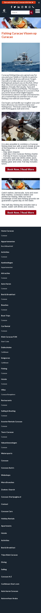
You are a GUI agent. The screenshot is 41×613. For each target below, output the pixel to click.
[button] (37, 11)
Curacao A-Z (6, 576)
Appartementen (8, 241)
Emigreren (5, 358)
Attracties (5, 273)
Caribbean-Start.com (10, 584)
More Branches (7, 482)
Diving (3, 562)
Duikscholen (6, 347)
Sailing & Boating (8, 411)
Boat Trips (5, 315)
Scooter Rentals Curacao (11, 421)
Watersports (6, 453)
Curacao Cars (7, 511)
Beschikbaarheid (7, 246)
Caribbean (4, 352)
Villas (3, 390)
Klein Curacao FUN (9, 337)
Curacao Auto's (7, 468)
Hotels (4, 379)
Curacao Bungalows (8, 394)
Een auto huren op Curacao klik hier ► (18, 2)
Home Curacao (7, 231)
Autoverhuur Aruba (9, 598)
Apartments (6, 526)
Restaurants (6, 400)
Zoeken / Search (8, 489)
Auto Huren (6, 284)
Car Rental (5, 326)
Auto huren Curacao (9, 591)
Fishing (4, 368)
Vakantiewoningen (9, 443)
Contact (4, 504)
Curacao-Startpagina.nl (11, 497)
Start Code (5, 341)
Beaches (4, 305)
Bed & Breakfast (8, 294)
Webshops (5, 475)
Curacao (4, 235)
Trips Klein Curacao (9, 555)
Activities (5, 252)
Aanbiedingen (7, 262)
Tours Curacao (7, 432)
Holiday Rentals (7, 518)
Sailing (4, 569)
